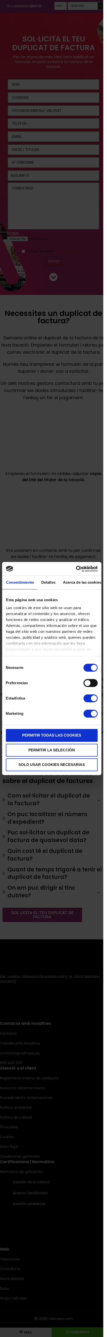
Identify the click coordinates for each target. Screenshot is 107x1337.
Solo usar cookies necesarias (51, 764)
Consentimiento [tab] (20, 582)
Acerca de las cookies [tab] (82, 582)
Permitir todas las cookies (51, 735)
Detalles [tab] (48, 582)
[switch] (90, 683)
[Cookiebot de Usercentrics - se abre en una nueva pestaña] (76, 569)
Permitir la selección (51, 750)
